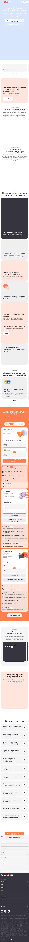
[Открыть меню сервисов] (21, 2)
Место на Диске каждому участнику (12, 440)
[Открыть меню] (2, 2)
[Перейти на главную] (7, 1)
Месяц (9, 423)
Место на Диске (7, 502)
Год (20, 423)
